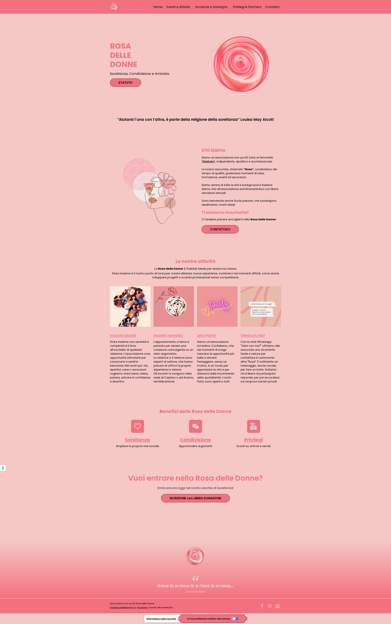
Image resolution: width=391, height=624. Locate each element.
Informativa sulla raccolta (161, 618)
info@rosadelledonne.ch (123, 607)
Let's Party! (206, 335)
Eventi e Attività (178, 7)
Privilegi (253, 440)
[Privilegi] (253, 426)
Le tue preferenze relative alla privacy (208, 618)
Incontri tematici (168, 335)
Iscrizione (143, 607)
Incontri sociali (123, 335)
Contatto (272, 7)
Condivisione (195, 440)
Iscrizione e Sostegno (211, 7)
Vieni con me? (253, 335)
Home (158, 7)
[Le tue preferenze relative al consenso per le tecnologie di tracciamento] (3, 468)
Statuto (208, 161)
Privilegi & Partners (247, 7)
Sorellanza (137, 440)
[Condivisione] (195, 426)
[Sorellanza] (137, 426)
